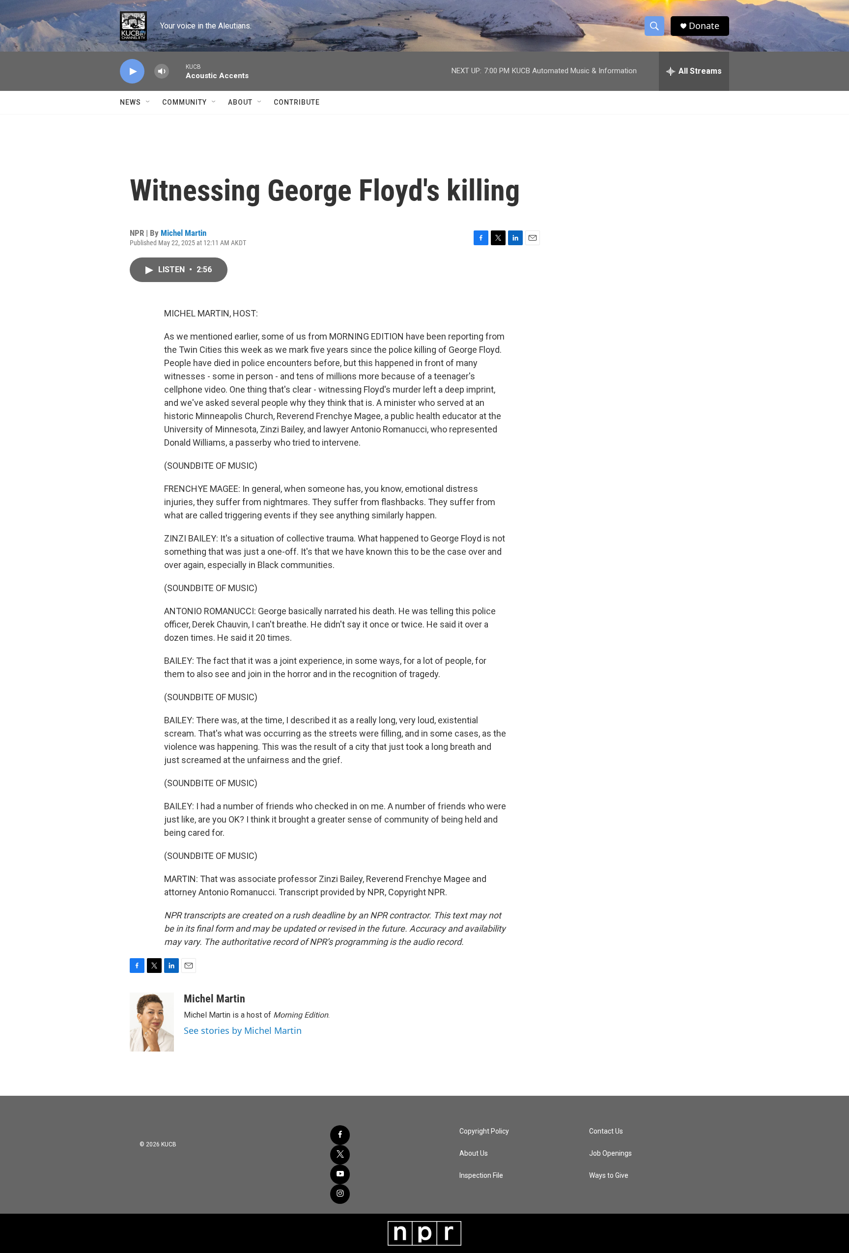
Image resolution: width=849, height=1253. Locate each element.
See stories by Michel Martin (243, 1030)
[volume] (161, 71)
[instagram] (340, 1194)
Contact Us (606, 1131)
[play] (132, 71)
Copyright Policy (484, 1131)
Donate (704, 26)
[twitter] (340, 1155)
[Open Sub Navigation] (148, 102)
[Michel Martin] (152, 1022)
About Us (473, 1153)
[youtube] (340, 1174)
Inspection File (481, 1175)
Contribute (297, 102)
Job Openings (610, 1153)
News (130, 102)
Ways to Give (608, 1175)
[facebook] (340, 1135)
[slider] (177, 71)
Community (184, 102)
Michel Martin (183, 233)
